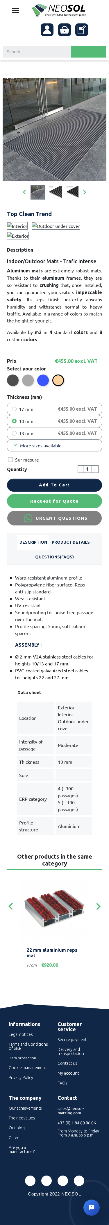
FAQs (62, 1083)
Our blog (17, 1128)
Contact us (67, 1063)
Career (15, 1137)
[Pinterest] (46, 1181)
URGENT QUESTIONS (62, 518)
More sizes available (37, 445)
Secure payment (72, 1039)
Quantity (17, 469)
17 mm (26, 409)
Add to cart (54, 484)
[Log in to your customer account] (47, 29)
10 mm (26, 421)
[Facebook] (30, 1181)
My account (68, 1073)
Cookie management (27, 1067)
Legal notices (21, 1034)
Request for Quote (54, 501)
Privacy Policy (21, 1077)
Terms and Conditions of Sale (28, 1046)
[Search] (88, 52)
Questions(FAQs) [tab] (54, 557)
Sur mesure (27, 459)
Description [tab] (33, 542)
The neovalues (22, 1118)
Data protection (22, 1058)
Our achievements (25, 1108)
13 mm (26, 433)
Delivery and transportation (71, 1051)
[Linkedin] (63, 1181)
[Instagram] (79, 1181)
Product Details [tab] (71, 542)
